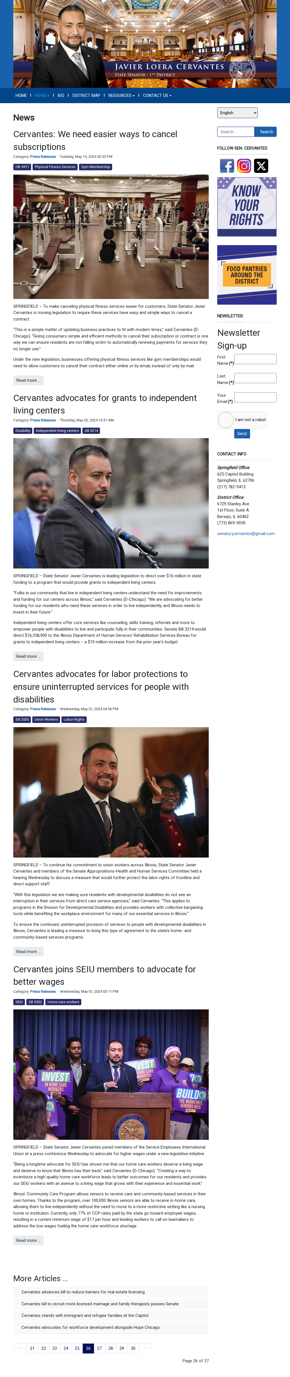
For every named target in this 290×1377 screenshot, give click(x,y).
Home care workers (63, 1002)
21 (32, 1348)
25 (77, 1348)
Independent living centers (57, 430)
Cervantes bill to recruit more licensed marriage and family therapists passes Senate (99, 1303)
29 (122, 1348)
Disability (23, 430)
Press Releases (43, 156)
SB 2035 (22, 719)
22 (43, 1348)
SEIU (19, 1002)
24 (66, 1348)
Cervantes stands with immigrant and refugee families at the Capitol (84, 1315)
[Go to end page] (148, 1346)
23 (54, 1348)
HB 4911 (22, 167)
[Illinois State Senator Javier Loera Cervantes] (145, 44)
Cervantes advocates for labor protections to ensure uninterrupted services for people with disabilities (101, 687)
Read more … (28, 380)
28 (110, 1348)
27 (99, 1348)
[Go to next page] (142, 1346)
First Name (223, 360)
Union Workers (46, 719)
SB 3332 (35, 1002)
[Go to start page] (16, 1346)
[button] (42, 95)
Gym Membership (95, 167)
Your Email (223, 398)
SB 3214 (91, 430)
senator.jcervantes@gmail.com (246, 533)
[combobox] (236, 132)
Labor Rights (74, 719)
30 (133, 1348)
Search (266, 131)
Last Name (223, 379)
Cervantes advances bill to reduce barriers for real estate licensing (82, 1292)
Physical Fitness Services (55, 167)
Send (242, 433)
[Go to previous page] (23, 1346)
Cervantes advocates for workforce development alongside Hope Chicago (90, 1327)
